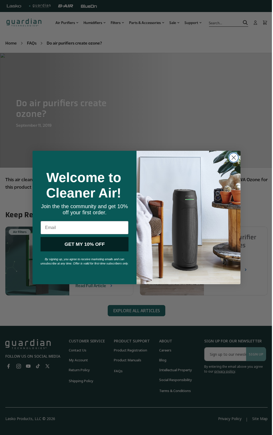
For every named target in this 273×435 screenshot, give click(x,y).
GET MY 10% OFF (82, 244)
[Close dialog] (231, 157)
